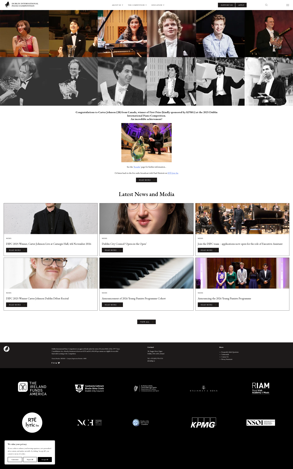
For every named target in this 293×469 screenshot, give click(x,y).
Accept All (44, 459)
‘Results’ (137, 167)
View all (144, 322)
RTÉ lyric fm (173, 173)
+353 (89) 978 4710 (156, 358)
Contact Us (224, 357)
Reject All (30, 459)
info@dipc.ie (151, 361)
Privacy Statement (226, 359)
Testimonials (225, 354)
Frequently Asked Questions (230, 352)
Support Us (227, 5)
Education (157, 5)
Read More (145, 180)
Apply (241, 5)
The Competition (136, 5)
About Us (116, 5)
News (8, 238)
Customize (15, 459)
